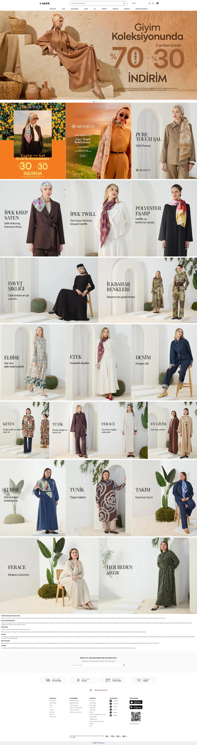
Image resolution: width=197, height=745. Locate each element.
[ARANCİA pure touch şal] (164, 141)
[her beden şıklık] (148, 576)
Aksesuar (52, 714)
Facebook (115, 703)
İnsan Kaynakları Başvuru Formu (98, 714)
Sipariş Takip (93, 705)
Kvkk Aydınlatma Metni (75, 712)
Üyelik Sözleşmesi (74, 703)
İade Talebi (92, 709)
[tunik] (73, 430)
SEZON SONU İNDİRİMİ (141, 8)
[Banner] (33, 141)
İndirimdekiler (93, 716)
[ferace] (123, 430)
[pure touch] (98, 141)
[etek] (98, 362)
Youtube (115, 706)
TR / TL (134, 3)
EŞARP (86, 8)
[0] (156, 3)
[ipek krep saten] (33, 218)
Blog (91, 726)
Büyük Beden (53, 703)
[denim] (164, 362)
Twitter (115, 709)
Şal (7, 620)
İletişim (91, 712)
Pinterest (115, 715)
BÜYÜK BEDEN (74, 8)
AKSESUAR (115, 8)
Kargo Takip (92, 707)
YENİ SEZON (53, 8)
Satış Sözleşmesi (74, 705)
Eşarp (3, 620)
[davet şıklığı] (49, 290)
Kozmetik (7, 640)
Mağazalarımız (93, 719)
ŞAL (95, 8)
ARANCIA (104, 8)
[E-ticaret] (98, 743)
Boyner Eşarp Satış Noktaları (97, 721)
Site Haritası (53, 700)
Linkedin (115, 712)
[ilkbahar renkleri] (148, 290)
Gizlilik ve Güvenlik (74, 709)
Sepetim (92, 723)
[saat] (98, 55)
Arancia (52, 709)
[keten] (24, 430)
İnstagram (115, 700)
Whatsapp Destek (100, 690)
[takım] (164, 498)
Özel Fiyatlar (53, 716)
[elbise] (33, 362)
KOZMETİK (127, 8)
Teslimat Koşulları (74, 700)
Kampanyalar (93, 703)
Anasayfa (92, 700)
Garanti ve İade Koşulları (76, 707)
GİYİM (63, 8)
